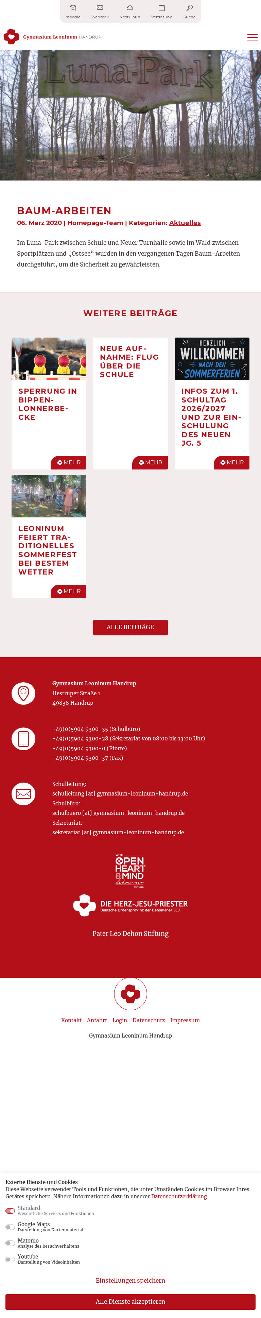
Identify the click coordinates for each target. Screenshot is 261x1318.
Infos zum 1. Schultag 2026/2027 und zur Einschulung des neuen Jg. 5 (211, 417)
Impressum (185, 1020)
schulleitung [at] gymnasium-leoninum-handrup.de (120, 793)
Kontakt (71, 1020)
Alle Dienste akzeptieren (130, 1301)
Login (119, 1020)
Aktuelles (185, 223)
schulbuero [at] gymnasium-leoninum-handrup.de (118, 813)
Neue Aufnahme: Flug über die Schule (129, 361)
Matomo (48, 1243)
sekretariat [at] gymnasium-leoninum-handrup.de (118, 832)
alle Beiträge (130, 627)
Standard (56, 1210)
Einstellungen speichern (130, 1280)
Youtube (49, 1259)
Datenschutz (149, 1020)
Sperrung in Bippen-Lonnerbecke (47, 404)
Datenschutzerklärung (179, 1196)
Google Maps (50, 1227)
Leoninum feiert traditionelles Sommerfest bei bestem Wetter (47, 550)
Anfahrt (97, 1020)
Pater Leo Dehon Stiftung (130, 934)
